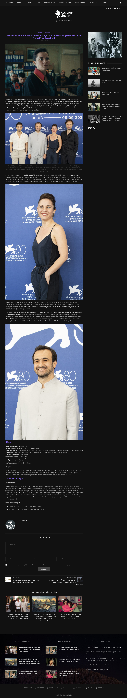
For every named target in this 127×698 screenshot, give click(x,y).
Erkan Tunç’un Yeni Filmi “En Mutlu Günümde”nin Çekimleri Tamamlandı (18, 617)
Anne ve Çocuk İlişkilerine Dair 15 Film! (111, 69)
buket (110, 665)
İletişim (106, 3)
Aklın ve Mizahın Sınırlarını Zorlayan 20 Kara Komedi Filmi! (111, 106)
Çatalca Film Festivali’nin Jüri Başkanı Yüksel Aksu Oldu (70, 660)
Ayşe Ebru (22, 521)
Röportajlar (49, 3)
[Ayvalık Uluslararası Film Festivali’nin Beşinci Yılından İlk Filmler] (70, 604)
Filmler (40, 32)
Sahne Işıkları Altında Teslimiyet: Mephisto (99, 652)
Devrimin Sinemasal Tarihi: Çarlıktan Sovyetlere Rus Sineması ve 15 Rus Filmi (111, 118)
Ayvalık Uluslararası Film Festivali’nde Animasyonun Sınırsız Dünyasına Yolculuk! (29, 661)
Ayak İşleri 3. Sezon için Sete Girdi (110, 93)
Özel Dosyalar (65, 3)
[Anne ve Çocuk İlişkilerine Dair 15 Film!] (94, 71)
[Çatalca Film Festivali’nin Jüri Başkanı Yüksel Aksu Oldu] (51, 662)
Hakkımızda (94, 3)
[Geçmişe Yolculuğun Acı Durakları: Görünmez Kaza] (11, 674)
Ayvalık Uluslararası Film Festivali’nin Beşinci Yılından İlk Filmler (70, 617)
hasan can (107, 669)
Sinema (30, 3)
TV (39, 3)
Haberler (20, 3)
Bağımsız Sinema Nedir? (93, 669)
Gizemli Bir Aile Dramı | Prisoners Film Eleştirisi (100, 647)
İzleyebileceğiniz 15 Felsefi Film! (111, 81)
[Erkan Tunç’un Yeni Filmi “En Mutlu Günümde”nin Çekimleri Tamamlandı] (18, 604)
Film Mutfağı (80, 3)
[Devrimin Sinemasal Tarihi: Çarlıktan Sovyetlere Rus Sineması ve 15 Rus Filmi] (94, 119)
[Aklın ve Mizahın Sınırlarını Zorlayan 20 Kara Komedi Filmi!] (94, 107)
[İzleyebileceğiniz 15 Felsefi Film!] (94, 83)
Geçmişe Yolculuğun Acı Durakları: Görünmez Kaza (28, 672)
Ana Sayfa (9, 3)
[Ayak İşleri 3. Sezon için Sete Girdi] (94, 95)
